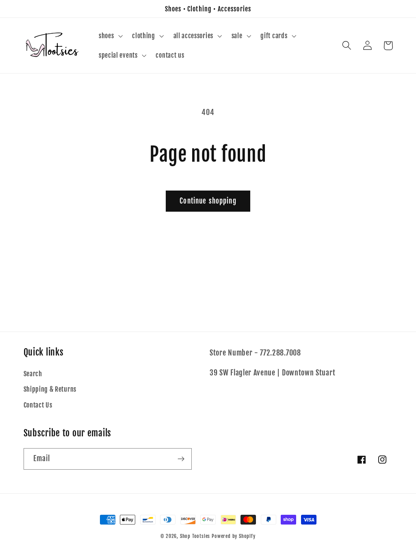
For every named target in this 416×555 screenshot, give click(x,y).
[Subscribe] (181, 459)
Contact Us (38, 405)
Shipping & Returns (50, 389)
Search (33, 374)
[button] (109, 36)
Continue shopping (208, 201)
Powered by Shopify (234, 536)
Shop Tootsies (196, 536)
